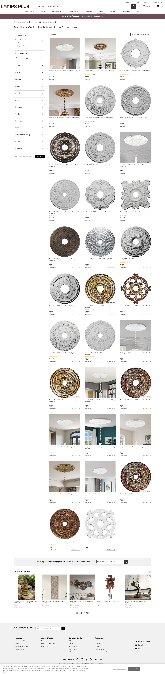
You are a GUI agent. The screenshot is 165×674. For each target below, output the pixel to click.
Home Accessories (22, 22)
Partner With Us (19, 649)
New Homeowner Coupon (103, 652)
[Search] (133, 6)
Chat (140, 648)
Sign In (146, 2)
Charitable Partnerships (22, 646)
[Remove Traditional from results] (40, 22)
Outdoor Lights (72, 11)
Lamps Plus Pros (46, 646)
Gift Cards (98, 646)
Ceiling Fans (56, 11)
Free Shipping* (52, 79)
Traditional (35, 22)
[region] (82, 669)
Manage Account (100, 649)
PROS (137, 2)
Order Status (72, 646)
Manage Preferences (119, 669)
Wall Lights (88, 11)
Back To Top (83, 613)
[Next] (149, 572)
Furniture (113, 11)
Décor (101, 11)
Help (70, 641)
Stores (128, 2)
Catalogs (97, 643)
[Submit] (63, 628)
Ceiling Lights (29, 11)
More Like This (75, 79)
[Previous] (146, 572)
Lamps (43, 11)
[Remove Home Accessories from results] (29, 22)
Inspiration (126, 11)
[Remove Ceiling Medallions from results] (55, 22)
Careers (17, 643)
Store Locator (45, 641)
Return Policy (73, 649)
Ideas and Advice (100, 641)
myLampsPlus (68, 660)
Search (40, 156)
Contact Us (158, 2)
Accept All (134, 669)
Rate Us (71, 652)
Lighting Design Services (48, 643)
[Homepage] (14, 22)
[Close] (162, 668)
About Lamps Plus (20, 641)
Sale (138, 11)
